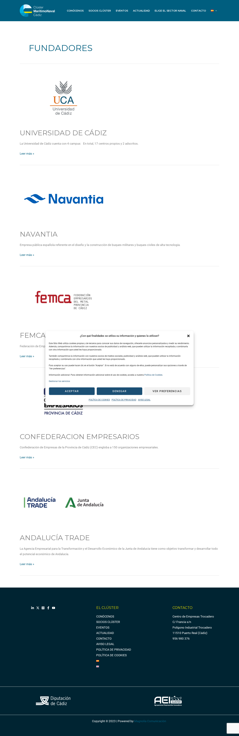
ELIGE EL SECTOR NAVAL (170, 10)
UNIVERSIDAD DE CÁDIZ (63, 132)
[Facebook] (48, 607)
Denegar (119, 391)
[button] (188, 336)
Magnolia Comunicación (150, 721)
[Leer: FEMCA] (63, 299)
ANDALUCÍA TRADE (55, 537)
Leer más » (27, 153)
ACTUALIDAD (141, 10)
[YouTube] (53, 607)
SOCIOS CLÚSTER (100, 10)
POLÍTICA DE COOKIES (99, 400)
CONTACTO (198, 10)
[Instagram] (43, 607)
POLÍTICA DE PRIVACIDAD (124, 400)
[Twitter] (37, 607)
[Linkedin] (32, 607)
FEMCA (33, 335)
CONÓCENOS (75, 10)
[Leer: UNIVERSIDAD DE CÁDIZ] (63, 97)
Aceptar (72, 391)
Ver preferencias (167, 391)
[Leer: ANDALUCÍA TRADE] (63, 502)
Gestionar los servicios (59, 381)
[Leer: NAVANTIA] (63, 198)
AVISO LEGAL (144, 400)
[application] (215, 11)
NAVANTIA (39, 234)
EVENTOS (122, 10)
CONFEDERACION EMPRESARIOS (79, 436)
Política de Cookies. (153, 375)
